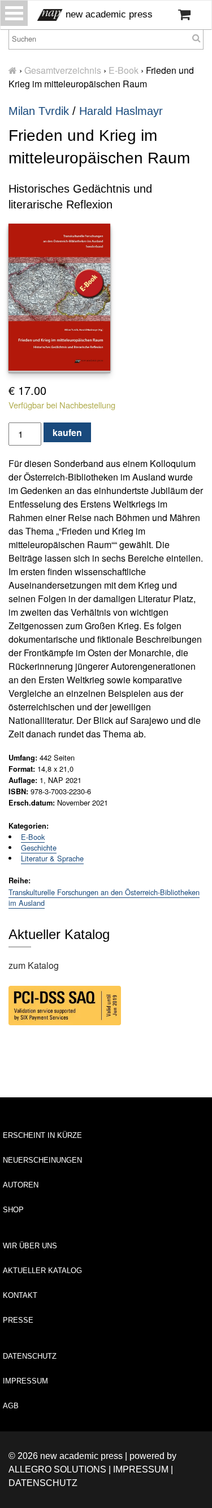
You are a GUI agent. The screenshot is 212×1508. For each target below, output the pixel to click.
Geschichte (39, 847)
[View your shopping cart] (184, 15)
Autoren (20, 1185)
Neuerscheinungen (42, 1160)
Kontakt (20, 1295)
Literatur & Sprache (52, 858)
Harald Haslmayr (121, 111)
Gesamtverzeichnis (62, 70)
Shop (13, 1209)
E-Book (124, 70)
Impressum (25, 1381)
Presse (18, 1320)
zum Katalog (33, 965)
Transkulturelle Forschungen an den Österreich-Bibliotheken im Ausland (104, 897)
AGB (11, 1406)
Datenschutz (30, 1356)
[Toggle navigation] (14, 13)
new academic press (108, 14)
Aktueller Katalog (42, 1270)
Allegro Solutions (57, 1469)
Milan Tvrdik (38, 111)
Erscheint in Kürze (42, 1135)
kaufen (67, 432)
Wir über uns (30, 1246)
